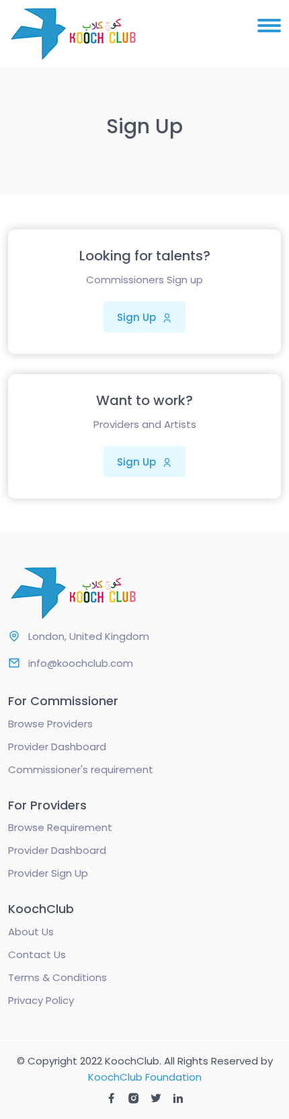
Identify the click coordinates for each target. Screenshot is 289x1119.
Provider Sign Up (48, 873)
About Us (31, 932)
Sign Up (138, 317)
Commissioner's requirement (80, 769)
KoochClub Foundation (145, 1077)
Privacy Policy (41, 1000)
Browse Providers (50, 724)
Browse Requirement (60, 827)
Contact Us (37, 954)
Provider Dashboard (57, 746)
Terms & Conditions (57, 977)
